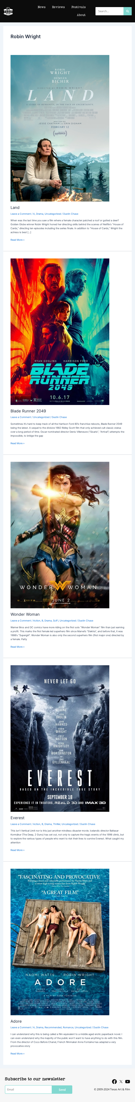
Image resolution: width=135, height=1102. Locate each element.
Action (36, 620)
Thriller (56, 824)
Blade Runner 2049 (28, 411)
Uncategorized (53, 213)
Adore (16, 1021)
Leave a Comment (21, 213)
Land (15, 207)
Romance (68, 1027)
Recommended (53, 1027)
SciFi (55, 620)
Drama (39, 213)
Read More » (18, 239)
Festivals (78, 7)
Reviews (58, 7)
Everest (18, 817)
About (81, 15)
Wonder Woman (25, 614)
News (41, 7)
